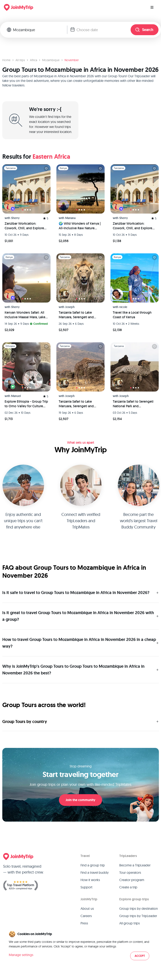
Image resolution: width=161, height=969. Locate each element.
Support (86, 887)
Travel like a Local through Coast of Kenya (132, 314)
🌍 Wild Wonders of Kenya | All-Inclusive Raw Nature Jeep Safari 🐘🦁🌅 (80, 226)
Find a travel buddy (94, 872)
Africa (33, 60)
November (72, 60)
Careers (86, 916)
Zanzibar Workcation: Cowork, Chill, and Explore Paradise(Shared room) (24, 226)
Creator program (131, 880)
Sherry (15, 218)
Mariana (70, 218)
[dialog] (80, 946)
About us (87, 908)
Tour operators (130, 872)
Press (84, 923)
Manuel (16, 396)
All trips (20, 60)
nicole (123, 307)
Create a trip (128, 887)
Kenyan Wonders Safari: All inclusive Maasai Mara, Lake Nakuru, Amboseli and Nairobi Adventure (25, 315)
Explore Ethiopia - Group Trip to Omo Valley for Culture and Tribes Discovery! (26, 403)
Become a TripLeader (135, 865)
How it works (90, 880)
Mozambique (51, 60)
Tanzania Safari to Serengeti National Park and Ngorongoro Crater (133, 403)
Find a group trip (92, 865)
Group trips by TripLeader (138, 916)
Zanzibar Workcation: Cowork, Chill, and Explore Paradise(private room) (132, 226)
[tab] (22, 210)
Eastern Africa (51, 156)
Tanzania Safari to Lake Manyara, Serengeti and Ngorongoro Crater (76, 315)
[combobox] (40, 30)
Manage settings (21, 955)
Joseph (70, 307)
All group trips (129, 923)
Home (6, 60)
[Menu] (152, 7)
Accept (140, 956)
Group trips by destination (138, 908)
